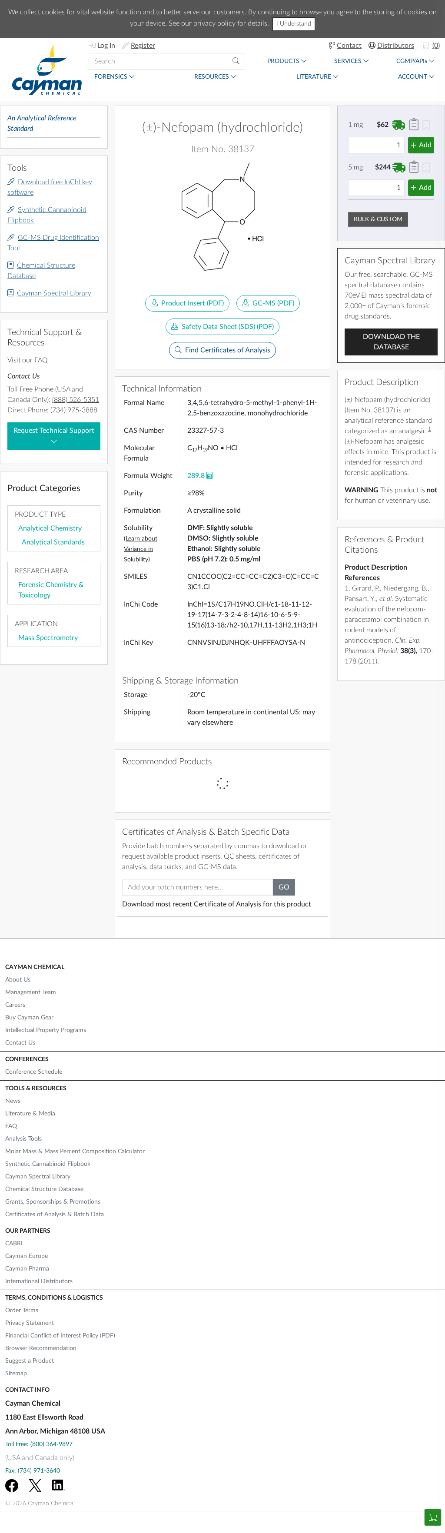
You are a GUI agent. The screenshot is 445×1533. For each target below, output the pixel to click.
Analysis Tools (23, 1139)
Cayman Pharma (27, 1269)
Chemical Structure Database (44, 1189)
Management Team (30, 992)
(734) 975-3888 (73, 410)
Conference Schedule (33, 1072)
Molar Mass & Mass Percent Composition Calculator (75, 1151)
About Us (17, 980)
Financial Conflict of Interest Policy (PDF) (60, 1336)
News (12, 1101)
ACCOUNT (412, 77)
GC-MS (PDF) (273, 303)
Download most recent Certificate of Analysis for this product (216, 904)
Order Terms (21, 1310)
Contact (349, 45)
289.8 (196, 475)
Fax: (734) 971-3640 (32, 1471)
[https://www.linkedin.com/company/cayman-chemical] (58, 1485)
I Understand (293, 24)
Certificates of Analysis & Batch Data (54, 1214)
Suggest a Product (29, 1361)
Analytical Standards (53, 542)
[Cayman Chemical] (47, 70)
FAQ (41, 360)
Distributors (395, 45)
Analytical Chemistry (50, 528)
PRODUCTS (283, 61)
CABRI (14, 1244)
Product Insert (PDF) (192, 303)
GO (284, 887)
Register (143, 45)
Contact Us (20, 1043)
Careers (15, 1005)
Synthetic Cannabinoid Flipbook (47, 1164)
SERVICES (348, 61)
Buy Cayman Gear (29, 1018)
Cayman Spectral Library (54, 293)
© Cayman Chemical (40, 1503)
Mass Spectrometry (48, 637)
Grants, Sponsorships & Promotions (52, 1202)
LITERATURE (313, 77)
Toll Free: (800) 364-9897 (39, 1444)
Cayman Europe (26, 1256)
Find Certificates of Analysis (227, 350)
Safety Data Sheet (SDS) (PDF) (228, 326)
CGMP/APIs (411, 61)
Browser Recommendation (40, 1348)
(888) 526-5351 (75, 399)
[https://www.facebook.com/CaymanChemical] (11, 1485)
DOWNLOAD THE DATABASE (391, 342)
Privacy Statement (29, 1323)
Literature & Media (30, 1114)
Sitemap (16, 1373)
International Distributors (39, 1281)
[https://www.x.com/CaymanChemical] (35, 1485)
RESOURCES (211, 77)
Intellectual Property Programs (45, 1030)
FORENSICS (110, 77)
